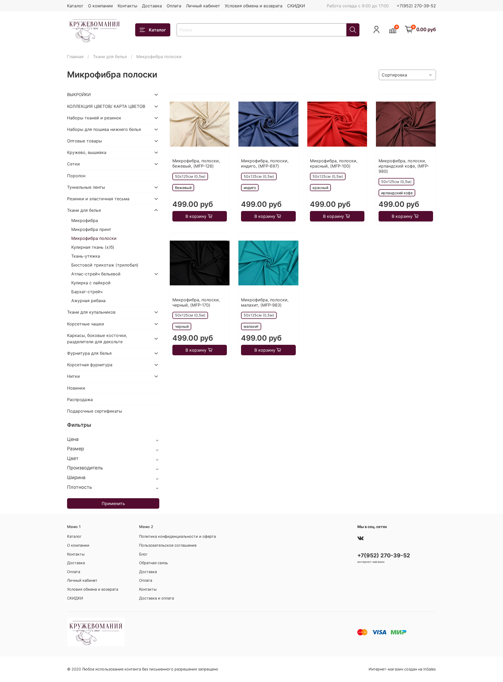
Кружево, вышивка (86, 152)
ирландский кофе (397, 193)
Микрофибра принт (91, 229)
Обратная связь (153, 563)
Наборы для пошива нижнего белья (104, 129)
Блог (143, 554)
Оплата (174, 5)
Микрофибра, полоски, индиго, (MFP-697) (264, 163)
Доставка (152, 5)
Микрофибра (84, 220)
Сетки (73, 164)
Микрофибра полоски (94, 238)
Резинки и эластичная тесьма (98, 198)
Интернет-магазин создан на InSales (402, 669)
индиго (250, 187)
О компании (100, 5)
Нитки (73, 376)
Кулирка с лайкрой (91, 282)
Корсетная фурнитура (89, 364)
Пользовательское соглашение (167, 545)
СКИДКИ (296, 5)
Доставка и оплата (156, 598)
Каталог (75, 5)
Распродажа (80, 399)
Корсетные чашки (85, 323)
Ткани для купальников (91, 312)
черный (182, 326)
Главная (75, 56)
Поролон (76, 175)
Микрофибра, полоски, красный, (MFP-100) (333, 163)
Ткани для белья (110, 56)
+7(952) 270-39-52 (416, 5)
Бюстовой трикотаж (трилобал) (104, 265)
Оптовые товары (84, 140)
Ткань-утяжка (85, 256)
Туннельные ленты (86, 187)
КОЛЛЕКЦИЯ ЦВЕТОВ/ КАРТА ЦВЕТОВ (106, 106)
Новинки (76, 388)
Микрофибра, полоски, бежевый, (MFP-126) (196, 163)
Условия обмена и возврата (253, 5)
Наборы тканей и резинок (94, 117)
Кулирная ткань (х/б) (92, 247)
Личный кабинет (203, 5)
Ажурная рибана (88, 300)
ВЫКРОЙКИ (79, 94)
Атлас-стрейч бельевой (96, 273)
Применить (113, 503)
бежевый (183, 187)
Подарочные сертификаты (94, 411)
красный (320, 187)
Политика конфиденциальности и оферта (177, 536)
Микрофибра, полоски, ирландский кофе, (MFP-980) (404, 166)
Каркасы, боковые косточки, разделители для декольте (97, 338)
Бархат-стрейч (86, 291)
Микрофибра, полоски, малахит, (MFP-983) (264, 302)
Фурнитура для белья (89, 353)
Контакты (127, 5)
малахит (251, 326)
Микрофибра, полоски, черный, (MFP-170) (196, 302)
